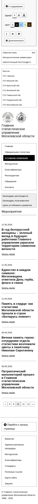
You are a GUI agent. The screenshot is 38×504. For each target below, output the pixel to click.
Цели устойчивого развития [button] (17, 205)
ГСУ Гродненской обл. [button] (12, 100)
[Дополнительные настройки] (19, 34)
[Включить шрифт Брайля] (6, 34)
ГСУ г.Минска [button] (8, 76)
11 (23, 404)
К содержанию (15, 6)
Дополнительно (16, 40)
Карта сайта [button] (11, 478)
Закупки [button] (9, 483)
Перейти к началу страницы (16, 426)
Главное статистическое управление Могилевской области (18, 131)
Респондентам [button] (12, 175)
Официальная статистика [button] (17, 152)
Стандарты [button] (10, 466)
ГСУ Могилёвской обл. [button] (12, 105)
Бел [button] (33, 53)
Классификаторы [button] (13, 170)
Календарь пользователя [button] (16, 200)
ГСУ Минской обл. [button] (10, 81)
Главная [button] (9, 146)
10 (18, 404)
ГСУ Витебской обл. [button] (11, 90)
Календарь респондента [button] (15, 196)
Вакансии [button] (9, 439)
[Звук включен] (12, 34)
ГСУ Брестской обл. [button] (11, 86)
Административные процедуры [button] (14, 446)
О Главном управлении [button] (16, 158)
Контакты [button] (9, 187)
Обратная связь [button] (10, 53)
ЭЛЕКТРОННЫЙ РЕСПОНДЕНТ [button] (17, 62)
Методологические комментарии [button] (17, 57)
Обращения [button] (10, 181)
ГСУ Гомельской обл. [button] (12, 95)
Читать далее (8, 254)
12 (28, 404)
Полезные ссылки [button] (13, 472)
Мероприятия (12, 211)
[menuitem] (17, 52)
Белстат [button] (6, 71)
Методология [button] (11, 164)
